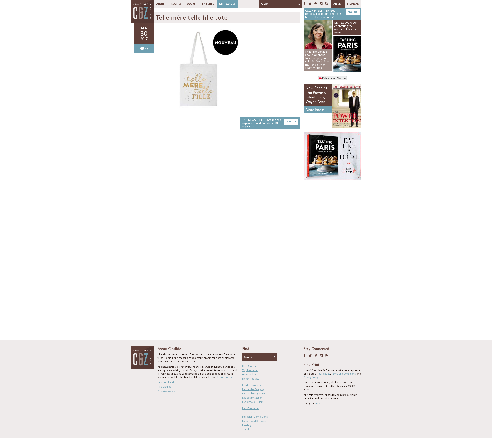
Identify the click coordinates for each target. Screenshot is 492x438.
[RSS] (326, 4)
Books (191, 4)
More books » (316, 109)
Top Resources (250, 370)
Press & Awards (166, 391)
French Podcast (250, 378)
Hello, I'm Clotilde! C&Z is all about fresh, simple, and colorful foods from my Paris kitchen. (317, 60)
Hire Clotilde (164, 386)
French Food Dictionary (255, 421)
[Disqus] (228, 186)
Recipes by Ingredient (254, 393)
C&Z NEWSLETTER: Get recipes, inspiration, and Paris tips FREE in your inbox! (269, 123)
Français (353, 4)
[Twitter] (310, 4)
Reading (246, 425)
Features (207, 4)
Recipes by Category (253, 389)
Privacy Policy (311, 377)
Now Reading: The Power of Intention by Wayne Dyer (317, 95)
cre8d (318, 403)
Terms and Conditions (343, 373)
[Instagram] (321, 4)
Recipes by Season (252, 397)
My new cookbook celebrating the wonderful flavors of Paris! (346, 27)
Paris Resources (250, 408)
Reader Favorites (251, 385)
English (337, 4)
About (161, 4)
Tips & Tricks (249, 412)
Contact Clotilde (166, 382)
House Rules (323, 373)
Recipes (176, 4)
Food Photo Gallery (252, 402)
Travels (246, 429)
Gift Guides (227, 4)
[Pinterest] (315, 4)
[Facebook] (304, 4)
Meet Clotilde (249, 366)
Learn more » (224, 377)
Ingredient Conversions (255, 416)
